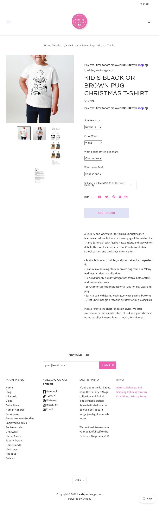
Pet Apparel (12, 414)
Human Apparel (15, 410)
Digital (9, 401)
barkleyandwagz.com (100, 70)
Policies (10, 458)
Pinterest (51, 400)
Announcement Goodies (20, 418)
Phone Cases (13, 436)
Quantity (89, 185)
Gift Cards (11, 397)
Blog (8, 392)
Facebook (52, 391)
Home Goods (13, 445)
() (144, 4)
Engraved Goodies (16, 423)
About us (11, 454)
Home (47, 46)
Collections (12, 405)
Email (49, 409)
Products (58, 46)
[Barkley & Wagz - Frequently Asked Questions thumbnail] (40, 175)
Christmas (11, 450)
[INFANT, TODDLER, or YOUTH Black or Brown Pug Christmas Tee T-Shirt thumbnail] (24, 133)
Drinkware (12, 432)
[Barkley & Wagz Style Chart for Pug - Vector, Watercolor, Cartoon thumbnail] (55, 147)
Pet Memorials (14, 427)
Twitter (50, 396)
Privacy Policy (139, 397)
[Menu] (8, 22)
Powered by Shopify (79, 499)
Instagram (52, 405)
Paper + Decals (14, 441)
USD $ (77, 480)
